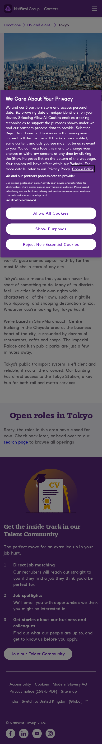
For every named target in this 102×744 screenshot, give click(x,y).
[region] (51, 174)
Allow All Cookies (51, 213)
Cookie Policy (82, 169)
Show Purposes (51, 229)
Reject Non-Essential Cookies (51, 244)
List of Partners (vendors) (21, 200)
